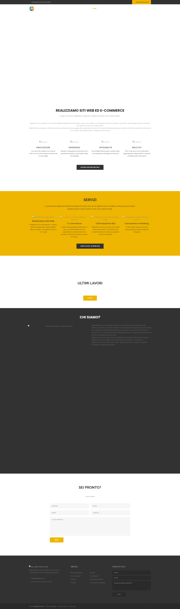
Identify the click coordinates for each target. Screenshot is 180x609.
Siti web (92, 572)
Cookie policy (72, 606)
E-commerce (94, 576)
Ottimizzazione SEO (96, 579)
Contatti (73, 583)
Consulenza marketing (97, 583)
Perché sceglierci (76, 572)
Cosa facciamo (76, 576)
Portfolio (73, 579)
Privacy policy (62, 606)
